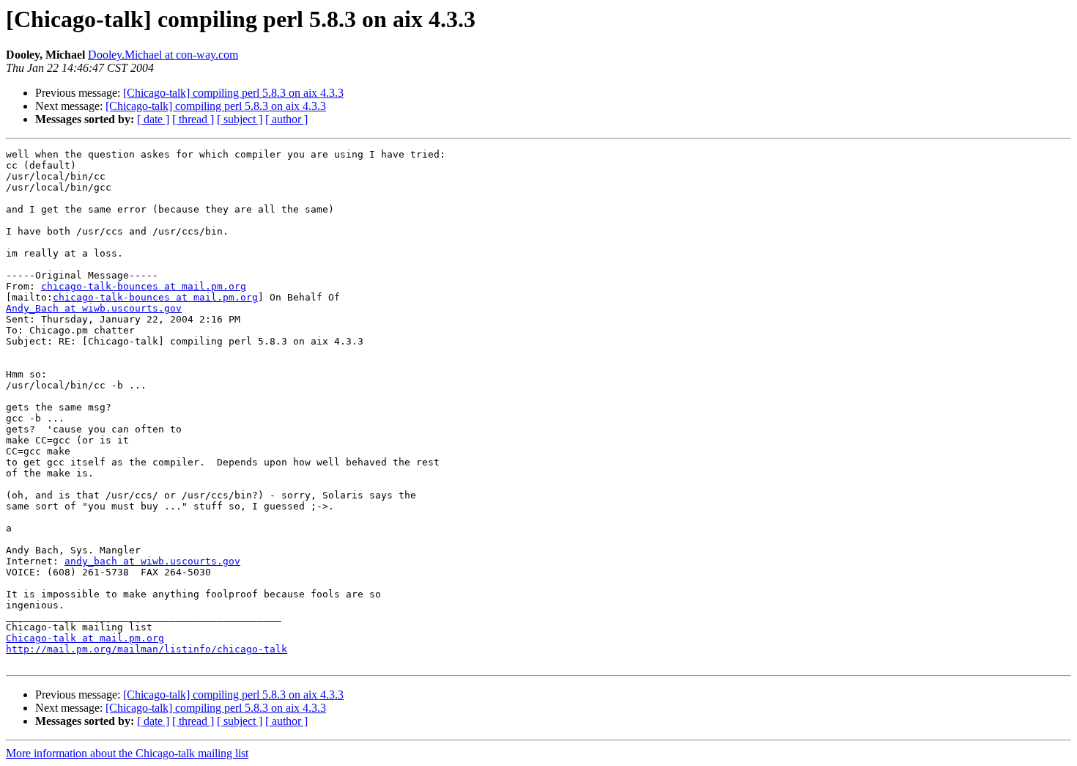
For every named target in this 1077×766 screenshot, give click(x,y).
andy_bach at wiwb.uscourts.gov (152, 561)
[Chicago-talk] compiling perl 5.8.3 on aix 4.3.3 (233, 92)
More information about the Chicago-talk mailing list (127, 753)
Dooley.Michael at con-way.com (163, 54)
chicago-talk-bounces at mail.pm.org (143, 286)
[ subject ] (239, 119)
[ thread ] (193, 119)
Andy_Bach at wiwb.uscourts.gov (94, 308)
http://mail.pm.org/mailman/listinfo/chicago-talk (146, 649)
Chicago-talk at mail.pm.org (85, 638)
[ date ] (153, 119)
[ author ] (286, 119)
